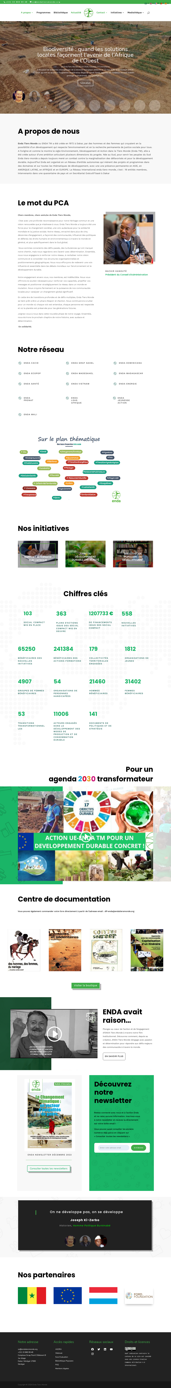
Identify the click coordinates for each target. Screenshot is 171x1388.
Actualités (93, 67)
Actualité (76, 13)
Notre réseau (41, 349)
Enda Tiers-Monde (71, 67)
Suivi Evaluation (61, 1357)
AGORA (58, 1349)
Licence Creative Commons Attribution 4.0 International (136, 1362)
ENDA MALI (30, 414)
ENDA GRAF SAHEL (82, 363)
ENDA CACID (31, 363)
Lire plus (85, 83)
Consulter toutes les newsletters (48, 1168)
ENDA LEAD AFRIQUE (76, 400)
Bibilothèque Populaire (64, 1361)
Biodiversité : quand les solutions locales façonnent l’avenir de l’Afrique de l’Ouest (85, 55)
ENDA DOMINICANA (130, 363)
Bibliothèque (61, 13)
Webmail (58, 1353)
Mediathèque (135, 13)
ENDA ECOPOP (32, 373)
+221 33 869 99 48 (25, 1352)
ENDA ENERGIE (128, 384)
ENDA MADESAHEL (82, 373)
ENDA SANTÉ (31, 384)
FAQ (57, 1364)
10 (154, 105)
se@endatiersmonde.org (27, 1349)
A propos (26, 13)
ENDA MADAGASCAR (131, 373)
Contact (101, 13)
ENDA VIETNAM (80, 384)
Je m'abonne (138, 1148)
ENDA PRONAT (28, 399)
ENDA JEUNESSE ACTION (124, 400)
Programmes (43, 13)
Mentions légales (62, 1368)
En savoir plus (114, 1056)
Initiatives (116, 13)
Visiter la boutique (85, 985)
